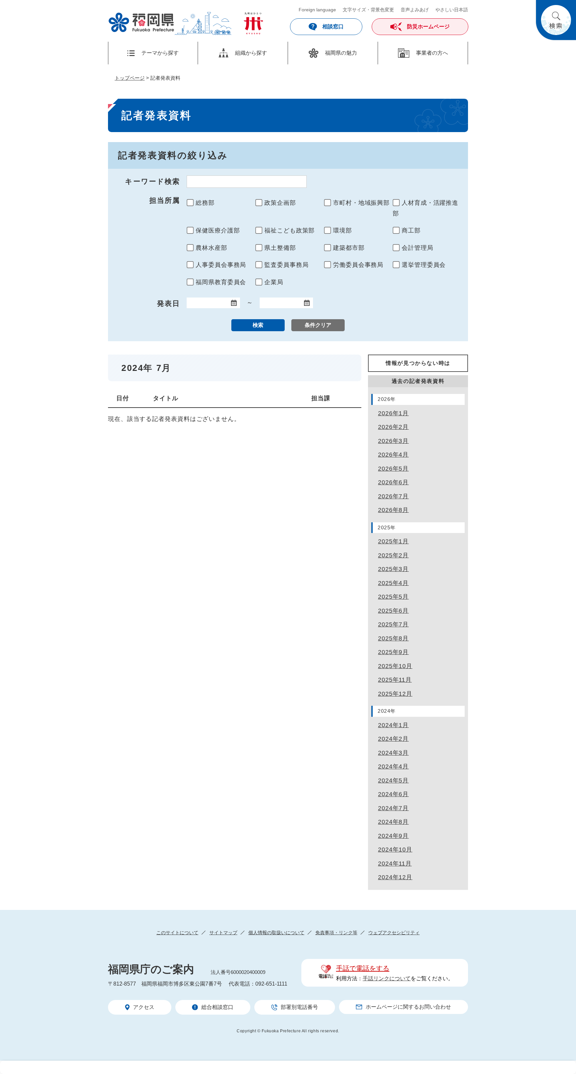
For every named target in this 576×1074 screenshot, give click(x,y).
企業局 (273, 282)
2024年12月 (395, 877)
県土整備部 (280, 247)
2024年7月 (393, 808)
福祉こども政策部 (289, 230)
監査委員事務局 (286, 264)
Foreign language (317, 9)
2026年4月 (393, 454)
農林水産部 (211, 247)
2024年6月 (393, 794)
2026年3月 (393, 441)
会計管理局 (417, 247)
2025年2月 (393, 555)
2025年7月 (393, 624)
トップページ (130, 78)
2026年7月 (393, 496)
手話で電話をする (362, 968)
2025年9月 (393, 652)
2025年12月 (395, 693)
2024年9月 (393, 836)
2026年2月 (393, 427)
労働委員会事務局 (358, 264)
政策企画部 (280, 202)
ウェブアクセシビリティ (394, 932)
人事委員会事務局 (221, 264)
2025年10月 (395, 666)
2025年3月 (393, 569)
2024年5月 (393, 780)
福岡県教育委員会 (221, 282)
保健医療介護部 (218, 230)
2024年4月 (393, 766)
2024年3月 (393, 752)
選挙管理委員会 (424, 264)
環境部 (342, 230)
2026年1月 (393, 413)
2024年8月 (393, 822)
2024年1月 (393, 725)
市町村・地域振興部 (361, 202)
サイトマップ (223, 932)
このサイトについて (177, 932)
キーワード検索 (152, 181)
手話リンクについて (387, 978)
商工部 (411, 230)
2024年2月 (393, 738)
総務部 (205, 202)
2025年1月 (393, 541)
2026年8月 (393, 510)
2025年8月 (393, 638)
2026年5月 (393, 468)
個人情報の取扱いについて (276, 932)
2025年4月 (393, 583)
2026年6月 (393, 482)
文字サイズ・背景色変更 (368, 9)
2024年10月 (395, 849)
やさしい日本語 (451, 9)
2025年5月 (393, 596)
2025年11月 (395, 679)
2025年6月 (393, 610)
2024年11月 (395, 863)
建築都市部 (349, 247)
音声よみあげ (415, 9)
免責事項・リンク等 (336, 932)
